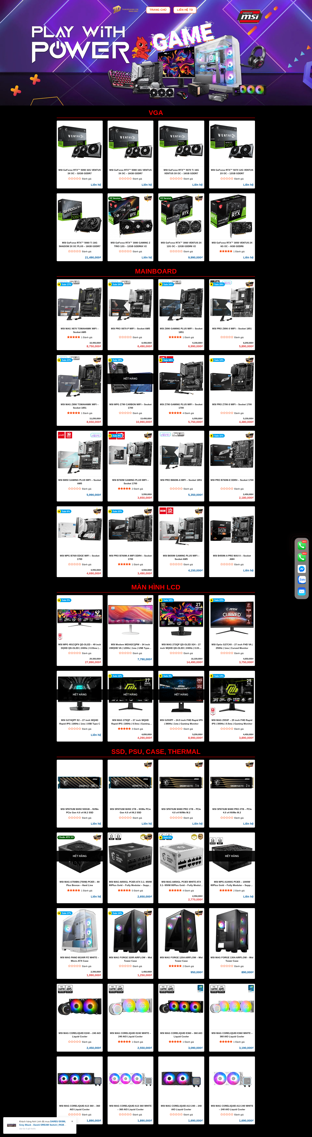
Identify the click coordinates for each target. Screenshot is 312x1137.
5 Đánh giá (137, 890)
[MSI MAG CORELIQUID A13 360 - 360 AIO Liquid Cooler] (80, 1079)
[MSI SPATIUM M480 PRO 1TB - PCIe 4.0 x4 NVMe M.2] (181, 783)
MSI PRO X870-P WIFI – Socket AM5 (130, 328)
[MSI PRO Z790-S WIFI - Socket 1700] (232, 378)
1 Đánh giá (239, 251)
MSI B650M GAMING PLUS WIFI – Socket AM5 (181, 557)
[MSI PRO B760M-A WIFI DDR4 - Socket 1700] (131, 529)
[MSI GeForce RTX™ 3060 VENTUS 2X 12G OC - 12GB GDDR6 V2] (181, 216)
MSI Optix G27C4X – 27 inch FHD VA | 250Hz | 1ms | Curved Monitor (232, 646)
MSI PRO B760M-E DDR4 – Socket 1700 (232, 480)
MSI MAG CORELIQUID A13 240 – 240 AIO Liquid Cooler (181, 1108)
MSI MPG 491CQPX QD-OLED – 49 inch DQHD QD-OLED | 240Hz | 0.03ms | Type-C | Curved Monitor (79, 646)
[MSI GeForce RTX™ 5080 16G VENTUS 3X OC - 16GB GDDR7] (131, 144)
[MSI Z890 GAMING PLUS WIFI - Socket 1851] (181, 302)
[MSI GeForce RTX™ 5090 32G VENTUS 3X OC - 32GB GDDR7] (80, 144)
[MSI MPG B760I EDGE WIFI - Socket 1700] (80, 529)
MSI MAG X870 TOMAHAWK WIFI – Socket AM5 (80, 330)
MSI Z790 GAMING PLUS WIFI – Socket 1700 (181, 406)
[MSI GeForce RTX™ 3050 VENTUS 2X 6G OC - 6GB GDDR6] (232, 216)
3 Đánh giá (137, 729)
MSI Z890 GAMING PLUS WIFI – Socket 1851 (181, 330)
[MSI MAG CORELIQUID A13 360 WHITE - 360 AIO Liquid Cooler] (131, 1079)
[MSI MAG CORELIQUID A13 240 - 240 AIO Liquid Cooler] (181, 1079)
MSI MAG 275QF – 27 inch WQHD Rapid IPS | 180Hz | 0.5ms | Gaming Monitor (130, 722)
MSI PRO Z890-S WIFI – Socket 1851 (232, 328)
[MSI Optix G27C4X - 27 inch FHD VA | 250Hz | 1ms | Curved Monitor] (232, 618)
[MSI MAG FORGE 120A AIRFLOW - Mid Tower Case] (181, 931)
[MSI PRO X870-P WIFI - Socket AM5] (131, 302)
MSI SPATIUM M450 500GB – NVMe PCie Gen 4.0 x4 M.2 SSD (80, 811)
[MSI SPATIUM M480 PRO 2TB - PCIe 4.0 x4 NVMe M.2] (232, 783)
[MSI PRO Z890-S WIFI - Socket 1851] (232, 302)
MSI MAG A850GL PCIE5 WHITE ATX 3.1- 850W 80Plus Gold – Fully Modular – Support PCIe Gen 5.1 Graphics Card (181, 884)
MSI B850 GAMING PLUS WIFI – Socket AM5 (79, 482)
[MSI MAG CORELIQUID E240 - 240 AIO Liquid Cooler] (80, 1007)
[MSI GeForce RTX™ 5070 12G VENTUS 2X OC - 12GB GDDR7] (232, 144)
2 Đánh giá (137, 488)
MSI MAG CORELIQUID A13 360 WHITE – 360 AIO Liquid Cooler (130, 1108)
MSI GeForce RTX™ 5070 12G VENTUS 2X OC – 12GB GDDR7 (232, 172)
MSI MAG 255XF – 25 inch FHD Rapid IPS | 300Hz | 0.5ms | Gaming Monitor (232, 722)
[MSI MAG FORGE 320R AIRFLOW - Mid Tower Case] (131, 931)
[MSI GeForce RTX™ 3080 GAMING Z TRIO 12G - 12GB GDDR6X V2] (131, 216)
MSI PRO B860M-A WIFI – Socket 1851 (181, 480)
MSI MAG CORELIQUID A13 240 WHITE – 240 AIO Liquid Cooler (232, 1108)
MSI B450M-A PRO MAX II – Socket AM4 (232, 557)
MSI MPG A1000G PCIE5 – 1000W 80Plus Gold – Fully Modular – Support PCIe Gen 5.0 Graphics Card (232, 884)
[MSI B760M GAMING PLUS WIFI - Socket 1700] (131, 454)
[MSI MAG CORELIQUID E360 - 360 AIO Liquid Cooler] (181, 1007)
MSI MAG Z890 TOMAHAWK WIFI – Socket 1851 (80, 406)
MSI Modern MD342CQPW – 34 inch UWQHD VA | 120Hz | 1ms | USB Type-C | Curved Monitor (130, 646)
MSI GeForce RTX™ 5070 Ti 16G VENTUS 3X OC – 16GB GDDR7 (181, 172)
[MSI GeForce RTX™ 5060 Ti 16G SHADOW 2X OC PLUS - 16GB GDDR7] (80, 216)
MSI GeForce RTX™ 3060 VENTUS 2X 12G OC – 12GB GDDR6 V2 (181, 244)
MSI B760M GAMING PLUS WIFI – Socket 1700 (130, 482)
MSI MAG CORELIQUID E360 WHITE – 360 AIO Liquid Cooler (232, 1035)
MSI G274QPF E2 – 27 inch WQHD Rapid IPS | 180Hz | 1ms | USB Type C (79, 722)
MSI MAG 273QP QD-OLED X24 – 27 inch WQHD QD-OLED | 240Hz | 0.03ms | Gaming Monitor (181, 646)
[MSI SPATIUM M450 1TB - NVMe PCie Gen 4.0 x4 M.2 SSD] (131, 783)
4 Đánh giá (188, 413)
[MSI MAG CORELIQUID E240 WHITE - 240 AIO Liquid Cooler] (131, 1007)
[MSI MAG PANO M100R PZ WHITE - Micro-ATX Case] (80, 931)
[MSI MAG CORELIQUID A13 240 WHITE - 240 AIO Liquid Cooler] (232, 1079)
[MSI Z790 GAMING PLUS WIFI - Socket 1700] (181, 378)
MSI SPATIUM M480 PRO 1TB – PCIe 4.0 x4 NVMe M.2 (181, 811)
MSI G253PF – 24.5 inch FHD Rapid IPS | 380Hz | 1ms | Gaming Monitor (181, 722)
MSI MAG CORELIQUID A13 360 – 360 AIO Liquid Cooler (79, 1108)
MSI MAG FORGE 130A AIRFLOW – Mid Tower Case (232, 959)
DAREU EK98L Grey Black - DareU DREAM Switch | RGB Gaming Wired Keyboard (42, 1125)
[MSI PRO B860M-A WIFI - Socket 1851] (181, 454)
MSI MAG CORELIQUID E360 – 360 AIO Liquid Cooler (181, 1035)
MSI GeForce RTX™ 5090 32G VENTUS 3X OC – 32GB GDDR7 (79, 172)
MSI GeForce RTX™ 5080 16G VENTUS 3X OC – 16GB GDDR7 (130, 172)
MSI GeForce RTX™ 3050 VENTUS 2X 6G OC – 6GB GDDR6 (232, 244)
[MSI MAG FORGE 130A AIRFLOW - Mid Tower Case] (232, 931)
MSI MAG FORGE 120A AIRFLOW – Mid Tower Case (181, 959)
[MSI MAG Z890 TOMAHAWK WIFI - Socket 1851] (80, 378)
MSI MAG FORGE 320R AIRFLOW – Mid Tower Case (130, 959)
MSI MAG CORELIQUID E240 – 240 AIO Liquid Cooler (80, 1035)
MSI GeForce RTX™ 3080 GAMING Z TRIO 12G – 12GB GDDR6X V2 (130, 244)
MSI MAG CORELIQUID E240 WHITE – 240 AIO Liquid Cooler (130, 1035)
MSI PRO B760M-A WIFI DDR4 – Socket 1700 (130, 557)
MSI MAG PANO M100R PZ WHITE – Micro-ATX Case (79, 959)
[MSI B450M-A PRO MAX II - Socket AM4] (232, 529)
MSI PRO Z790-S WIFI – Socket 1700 (232, 404)
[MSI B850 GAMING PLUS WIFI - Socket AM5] (80, 454)
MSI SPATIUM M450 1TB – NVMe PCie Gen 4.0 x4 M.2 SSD (130, 811)
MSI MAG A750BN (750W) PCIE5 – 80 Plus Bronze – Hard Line (80, 884)
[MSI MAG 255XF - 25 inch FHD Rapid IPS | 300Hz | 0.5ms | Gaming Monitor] (232, 694)
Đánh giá (86, 178)
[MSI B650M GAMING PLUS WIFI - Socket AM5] (181, 529)
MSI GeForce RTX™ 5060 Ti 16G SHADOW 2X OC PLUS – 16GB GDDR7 (79, 244)
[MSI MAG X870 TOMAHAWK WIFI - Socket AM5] (80, 302)
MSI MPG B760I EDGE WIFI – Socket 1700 (79, 557)
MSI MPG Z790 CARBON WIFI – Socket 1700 (130, 406)
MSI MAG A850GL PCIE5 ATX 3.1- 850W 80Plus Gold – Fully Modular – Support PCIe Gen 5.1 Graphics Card (130, 884)
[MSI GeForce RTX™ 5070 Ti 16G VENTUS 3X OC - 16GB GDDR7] (181, 144)
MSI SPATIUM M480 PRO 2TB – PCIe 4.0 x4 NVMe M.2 (232, 811)
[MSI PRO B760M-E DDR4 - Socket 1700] (232, 454)
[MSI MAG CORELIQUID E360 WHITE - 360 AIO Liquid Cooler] (232, 1007)
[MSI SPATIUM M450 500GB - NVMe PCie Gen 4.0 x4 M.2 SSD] (80, 783)
